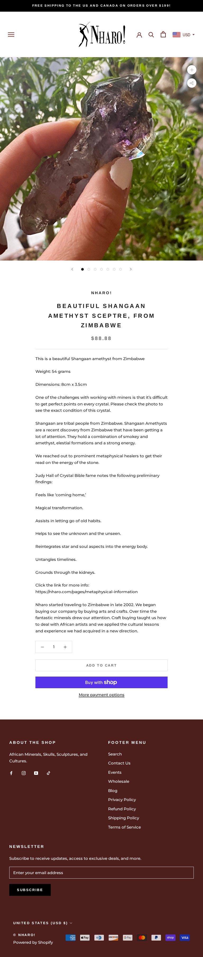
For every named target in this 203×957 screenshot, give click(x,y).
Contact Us (119, 763)
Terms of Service (124, 827)
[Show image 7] (120, 269)
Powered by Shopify (33, 942)
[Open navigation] (11, 34)
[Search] (151, 34)
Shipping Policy (123, 817)
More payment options (101, 694)
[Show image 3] (95, 269)
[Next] (131, 269)
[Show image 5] (108, 269)
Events (115, 772)
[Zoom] (191, 69)
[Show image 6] (114, 269)
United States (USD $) (40, 923)
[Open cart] (163, 34)
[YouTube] (36, 773)
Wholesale (118, 781)
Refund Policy (122, 808)
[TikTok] (48, 773)
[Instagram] (24, 773)
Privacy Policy (122, 799)
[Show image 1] (82, 269)
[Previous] (72, 269)
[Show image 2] (88, 269)
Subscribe (30, 890)
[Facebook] (11, 773)
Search (115, 754)
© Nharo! (24, 935)
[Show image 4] (101, 269)
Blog (112, 790)
